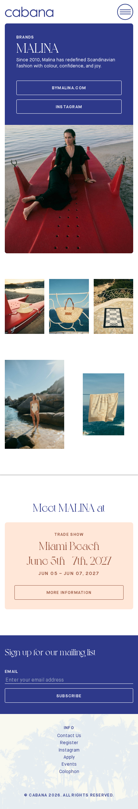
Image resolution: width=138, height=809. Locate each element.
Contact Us (69, 735)
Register (69, 742)
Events (69, 764)
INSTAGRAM (69, 106)
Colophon (69, 771)
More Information (69, 592)
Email (11, 671)
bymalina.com (69, 88)
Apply (69, 757)
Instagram (69, 750)
